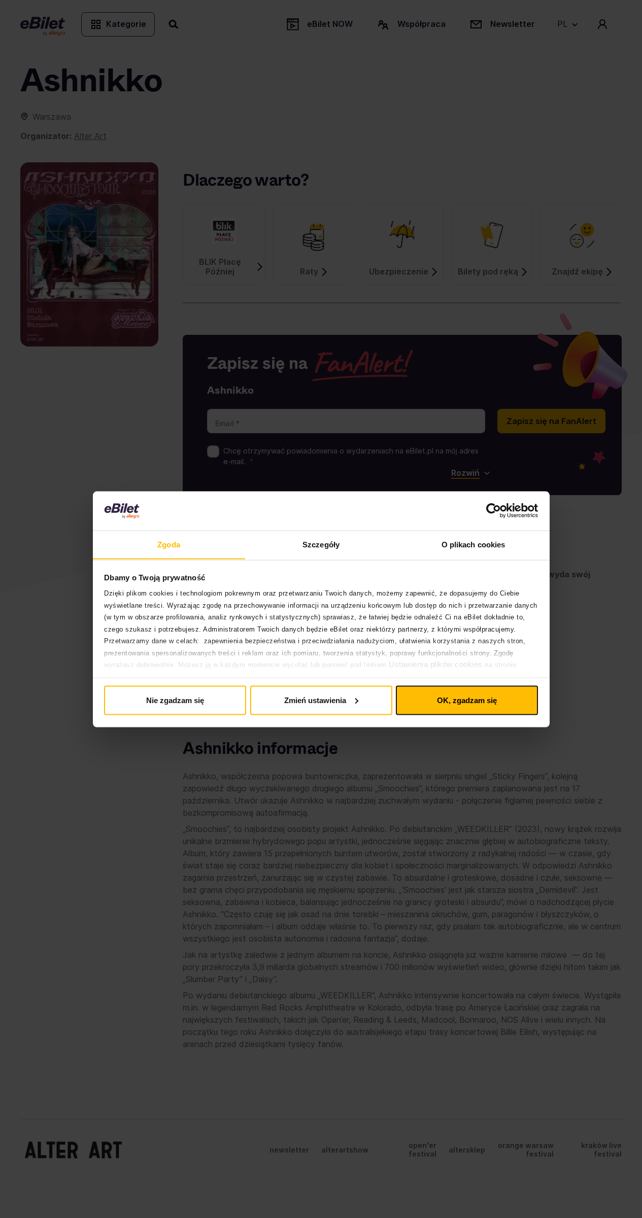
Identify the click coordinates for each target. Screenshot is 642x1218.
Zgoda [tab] (168, 544)
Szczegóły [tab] (321, 544)
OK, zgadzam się (467, 699)
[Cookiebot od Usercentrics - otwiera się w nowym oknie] (493, 510)
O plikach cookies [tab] (473, 544)
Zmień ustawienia (315, 699)
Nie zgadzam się (175, 699)
